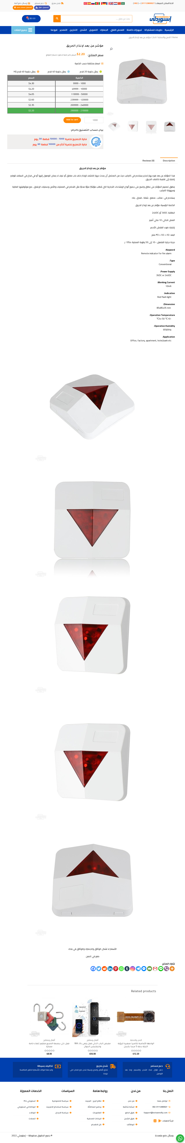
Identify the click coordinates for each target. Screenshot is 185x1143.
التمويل (93, 30)
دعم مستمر (157, 1066)
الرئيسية (169, 30)
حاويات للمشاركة (153, 30)
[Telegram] (138, 968)
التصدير (63, 30)
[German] (104, 3)
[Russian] (93, 3)
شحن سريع (102, 1066)
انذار (154, 37)
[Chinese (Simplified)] (119, 3)
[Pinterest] (115, 968)
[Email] (149, 968)
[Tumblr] (127, 968)
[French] (108, 3)
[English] (112, 3)
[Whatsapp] (121, 968)
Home (175, 37)
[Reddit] (104, 968)
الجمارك (104, 30)
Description (169, 160)
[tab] (169, 160)
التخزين (73, 30)
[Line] (160, 968)
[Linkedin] (110, 968)
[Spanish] (89, 3)
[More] (172, 968)
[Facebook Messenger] (143, 968)
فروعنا (54, 30)
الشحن (83, 30)
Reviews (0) (148, 160)
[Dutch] (116, 3)
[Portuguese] (97, 3)
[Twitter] (98, 968)
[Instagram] (132, 968)
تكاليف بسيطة (45, 1066)
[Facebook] (93, 968)
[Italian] (100, 3)
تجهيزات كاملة (134, 30)
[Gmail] (155, 968)
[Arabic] (123, 3)
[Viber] (166, 968)
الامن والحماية (164, 37)
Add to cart (72, 120)
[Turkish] (85, 3)
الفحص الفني (117, 30)
